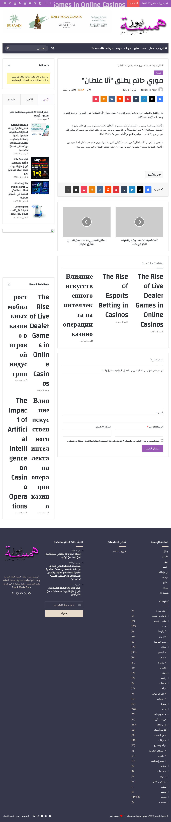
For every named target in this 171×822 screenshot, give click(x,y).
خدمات (160, 698)
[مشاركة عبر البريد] (76, 189)
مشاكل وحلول (159, 781)
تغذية (163, 626)
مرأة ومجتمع (160, 745)
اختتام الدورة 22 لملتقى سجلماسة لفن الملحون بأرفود (29, 114)
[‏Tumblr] (136, 99)
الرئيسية (160, 48)
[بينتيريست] (128, 99)
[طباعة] (68, 189)
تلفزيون (162, 636)
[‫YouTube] (21, 593)
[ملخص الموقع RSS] (13, 593)
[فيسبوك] (160, 99)
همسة (148, 65)
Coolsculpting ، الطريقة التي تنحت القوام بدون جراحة (19, 210)
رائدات (160, 755)
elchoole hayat (150, 90)
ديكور (165, 561)
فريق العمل (8, 816)
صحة (143, 48)
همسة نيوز (115, 816)
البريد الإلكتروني (155, 426)
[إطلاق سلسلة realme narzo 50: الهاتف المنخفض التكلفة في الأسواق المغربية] (40, 187)
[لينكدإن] (144, 99)
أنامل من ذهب (159, 616)
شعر (161, 657)
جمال (151, 48)
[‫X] (152, 99)
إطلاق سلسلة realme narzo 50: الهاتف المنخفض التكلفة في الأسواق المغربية (18, 190)
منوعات (127, 48)
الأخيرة (29, 99)
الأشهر (46, 99)
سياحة (163, 688)
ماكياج (161, 662)
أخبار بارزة (161, 610)
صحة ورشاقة (159, 714)
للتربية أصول (160, 729)
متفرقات (162, 740)
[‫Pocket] (96, 99)
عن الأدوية (153, 174)
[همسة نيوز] (142, 25)
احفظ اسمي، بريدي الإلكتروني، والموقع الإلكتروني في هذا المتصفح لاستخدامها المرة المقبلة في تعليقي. (113, 440)
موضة (119, 48)
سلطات (162, 683)
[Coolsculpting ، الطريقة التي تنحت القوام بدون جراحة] (40, 211)
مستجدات (161, 771)
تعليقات (12, 99)
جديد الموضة (160, 641)
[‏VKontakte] (112, 99)
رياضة (165, 567)
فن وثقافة (163, 572)
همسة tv (96, 48)
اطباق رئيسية (160, 621)
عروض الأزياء (159, 719)
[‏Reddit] (120, 99)
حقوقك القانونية (156, 750)
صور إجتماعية (157, 761)
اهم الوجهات (158, 693)
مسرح (163, 776)
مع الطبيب (159, 735)
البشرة (160, 652)
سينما (163, 704)
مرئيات (165, 577)
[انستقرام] (17, 593)
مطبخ (136, 48)
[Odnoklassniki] (104, 99)
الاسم (159, 412)
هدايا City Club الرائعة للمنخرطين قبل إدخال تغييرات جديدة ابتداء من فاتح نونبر (18, 166)
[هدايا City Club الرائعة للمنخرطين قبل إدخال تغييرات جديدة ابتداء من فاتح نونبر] (40, 168)
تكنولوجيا (162, 631)
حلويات (164, 556)
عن (17, 816)
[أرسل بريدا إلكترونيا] (142, 90)
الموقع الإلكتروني (103, 426)
